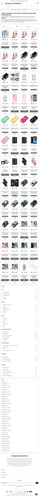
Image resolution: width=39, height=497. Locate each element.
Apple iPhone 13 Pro (5, 416)
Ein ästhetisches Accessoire (19, 304)
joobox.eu (23, 489)
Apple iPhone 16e (5, 396)
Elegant (19, 306)
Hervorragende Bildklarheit (19, 375)
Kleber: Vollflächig (19, 358)
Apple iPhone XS (5, 434)
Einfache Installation (19, 370)
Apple (3, 379)
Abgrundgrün (19, 318)
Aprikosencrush (19, 323)
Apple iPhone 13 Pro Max (6, 418)
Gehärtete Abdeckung (19, 295)
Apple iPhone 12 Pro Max (6, 425)
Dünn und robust (19, 369)
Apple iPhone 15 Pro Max (6, 403)
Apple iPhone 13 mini (6, 412)
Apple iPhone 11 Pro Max (6, 430)
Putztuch (19, 348)
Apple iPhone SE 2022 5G (6, 441)
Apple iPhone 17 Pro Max (6, 387)
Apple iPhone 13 (5, 414)
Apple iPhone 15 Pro (5, 401)
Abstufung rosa (19, 319)
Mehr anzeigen (21, 21)
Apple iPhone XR (5, 432)
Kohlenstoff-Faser (19, 307)
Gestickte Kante (19, 338)
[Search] (31, 6)
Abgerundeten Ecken (19, 367)
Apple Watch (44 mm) (6, 445)
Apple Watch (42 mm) (6, 447)
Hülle (19, 296)
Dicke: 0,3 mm (19, 356)
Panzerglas (19, 298)
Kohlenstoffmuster (19, 309)
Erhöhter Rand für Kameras (19, 335)
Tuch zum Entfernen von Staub (19, 350)
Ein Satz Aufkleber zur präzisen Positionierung (19, 345)
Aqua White (19, 324)
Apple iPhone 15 (5, 398)
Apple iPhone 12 (5, 421)
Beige (19, 326)
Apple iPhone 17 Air (5, 383)
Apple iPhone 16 (5, 389)
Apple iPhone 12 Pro (5, 423)
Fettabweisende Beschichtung (19, 372)
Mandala (19, 312)
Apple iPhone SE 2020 (6, 443)
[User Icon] (35, 3)
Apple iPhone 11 (5, 427)
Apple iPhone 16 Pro (5, 392)
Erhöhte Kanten (19, 333)
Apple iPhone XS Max (6, 436)
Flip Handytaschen (19, 293)
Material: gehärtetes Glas (19, 359)
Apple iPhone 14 (5, 405)
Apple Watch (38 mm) (6, 450)
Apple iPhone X (4, 439)
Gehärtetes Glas (19, 347)
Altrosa (19, 321)
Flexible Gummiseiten (19, 336)
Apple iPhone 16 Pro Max (6, 394)
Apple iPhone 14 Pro (5, 409)
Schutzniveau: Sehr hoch (19, 361)
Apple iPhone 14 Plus (6, 407)
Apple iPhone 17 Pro (5, 385)
